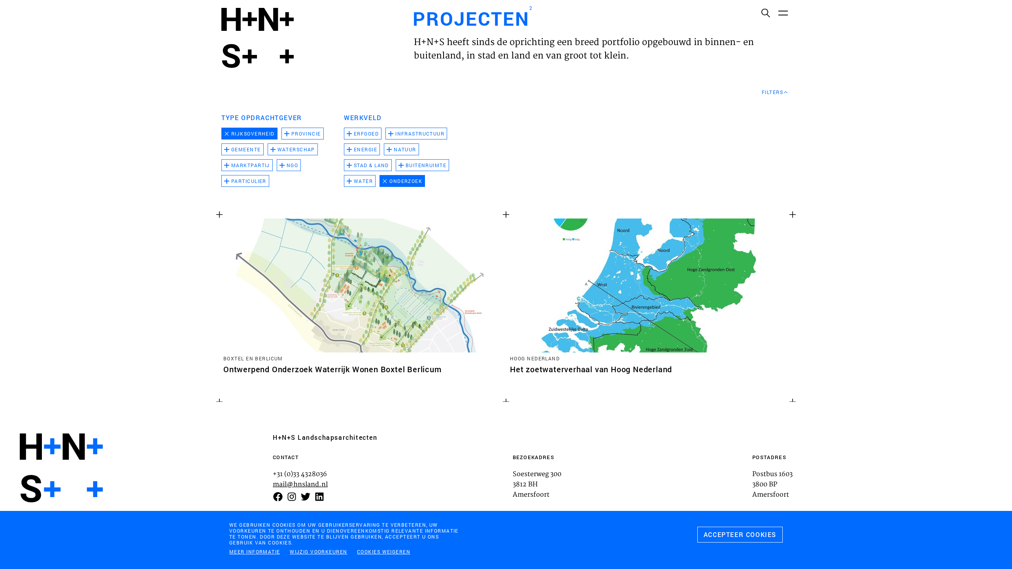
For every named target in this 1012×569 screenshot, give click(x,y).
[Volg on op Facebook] (278, 497)
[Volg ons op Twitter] (305, 497)
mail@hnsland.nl (300, 484)
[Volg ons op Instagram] (292, 497)
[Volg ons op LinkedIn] (319, 497)
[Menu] (783, 13)
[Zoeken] (765, 13)
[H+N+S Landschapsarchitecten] (61, 468)
